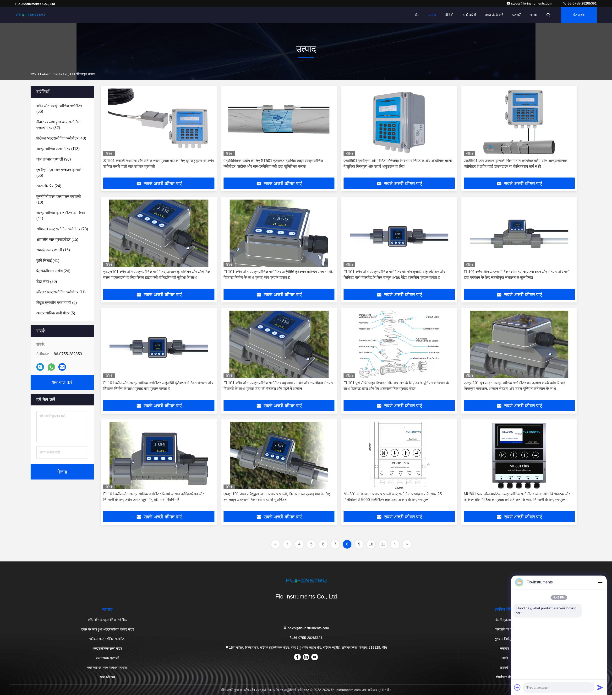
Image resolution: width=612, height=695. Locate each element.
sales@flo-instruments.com (532, 3)
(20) (46, 282)
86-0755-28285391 (582, 3)
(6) (56, 303)
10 (371, 544)
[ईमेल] (62, 367)
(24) (48, 186)
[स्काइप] (40, 367)
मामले (505, 658)
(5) (55, 313)
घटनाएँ (516, 15)
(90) (53, 159)
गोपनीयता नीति (504, 677)
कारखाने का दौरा (504, 629)
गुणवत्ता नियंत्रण (504, 639)
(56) (59, 173)
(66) (59, 108)
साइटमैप (504, 667)
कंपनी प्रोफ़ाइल (504, 620)
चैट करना (579, 15)
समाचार (504, 648)
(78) (62, 229)
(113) (58, 149)
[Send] (600, 687)
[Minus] (600, 582)
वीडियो (449, 15)
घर (32, 74)
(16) (53, 250)
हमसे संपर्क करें (494, 15)
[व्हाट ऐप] (51, 367)
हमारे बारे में (469, 15)
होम (417, 15)
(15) (57, 239)
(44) (60, 216)
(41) (47, 261)
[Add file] (517, 687)
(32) (58, 125)
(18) (58, 199)
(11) (61, 292)
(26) (53, 271)
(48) (61, 138)
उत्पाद (432, 15)
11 (383, 544)
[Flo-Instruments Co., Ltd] (30, 15)
